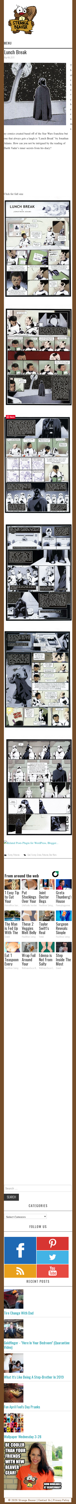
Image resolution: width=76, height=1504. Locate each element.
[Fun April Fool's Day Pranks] (38, 1393)
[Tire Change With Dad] (38, 1299)
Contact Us (44, 1500)
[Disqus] (38, 1026)
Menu (8, 43)
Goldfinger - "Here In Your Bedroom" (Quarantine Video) (37, 1345)
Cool (29, 854)
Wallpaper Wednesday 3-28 (22, 1436)
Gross (39, 854)
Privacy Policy (61, 1500)
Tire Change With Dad (19, 1313)
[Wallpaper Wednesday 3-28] (38, 1422)
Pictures (16, 854)
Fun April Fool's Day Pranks (22, 1407)
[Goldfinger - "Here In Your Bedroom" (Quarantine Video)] (38, 1329)
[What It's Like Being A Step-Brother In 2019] (38, 1363)
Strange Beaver (27, 1500)
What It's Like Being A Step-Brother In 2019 (34, 1377)
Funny (10, 854)
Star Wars (53, 854)
